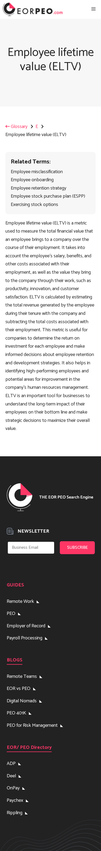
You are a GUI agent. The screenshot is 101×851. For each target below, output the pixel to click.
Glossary (18, 127)
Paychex (15, 800)
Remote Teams (22, 676)
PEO (11, 614)
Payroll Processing (24, 638)
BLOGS (14, 660)
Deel (11, 776)
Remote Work (20, 601)
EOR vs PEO (18, 689)
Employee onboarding (32, 180)
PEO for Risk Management (32, 725)
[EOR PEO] (33, 9)
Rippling (14, 813)
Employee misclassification (37, 172)
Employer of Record (26, 626)
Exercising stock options (34, 205)
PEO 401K (16, 713)
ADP (11, 764)
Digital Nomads (22, 701)
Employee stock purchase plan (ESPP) (48, 196)
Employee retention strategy (38, 188)
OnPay (13, 788)
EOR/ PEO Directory (29, 747)
